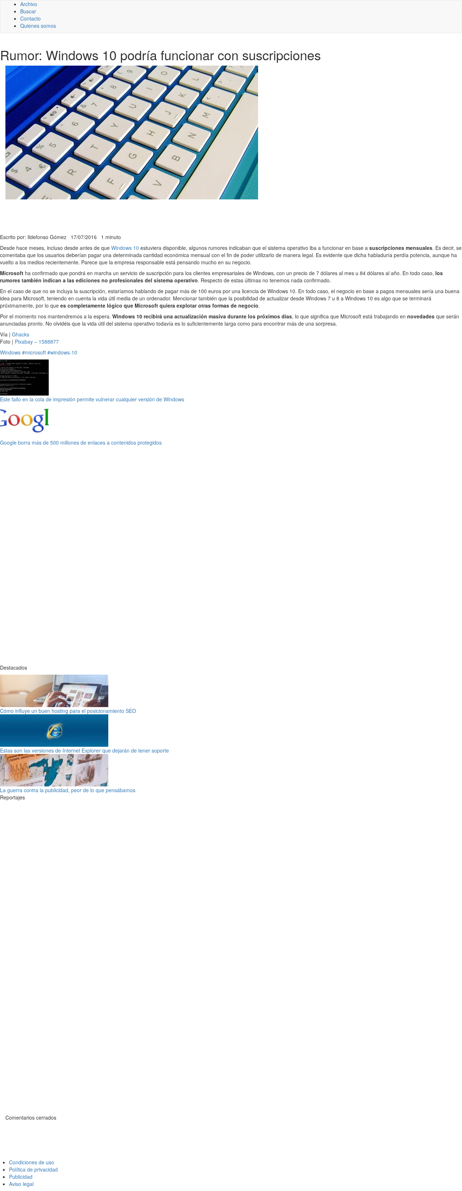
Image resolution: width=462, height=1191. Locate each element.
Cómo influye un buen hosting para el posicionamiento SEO (68, 710)
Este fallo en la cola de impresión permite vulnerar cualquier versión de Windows (92, 399)
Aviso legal (21, 1183)
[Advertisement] (177, 215)
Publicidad (20, 1176)
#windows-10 (62, 352)
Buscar (28, 11)
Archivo (28, 4)
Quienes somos (38, 25)
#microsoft (34, 352)
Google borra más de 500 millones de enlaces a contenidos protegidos (81, 442)
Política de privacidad (33, 1169)
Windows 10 (125, 247)
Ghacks (20, 334)
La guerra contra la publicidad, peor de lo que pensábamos (67, 790)
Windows (10, 352)
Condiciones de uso (31, 1162)
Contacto (30, 18)
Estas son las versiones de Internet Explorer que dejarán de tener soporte (84, 750)
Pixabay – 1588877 (37, 341)
